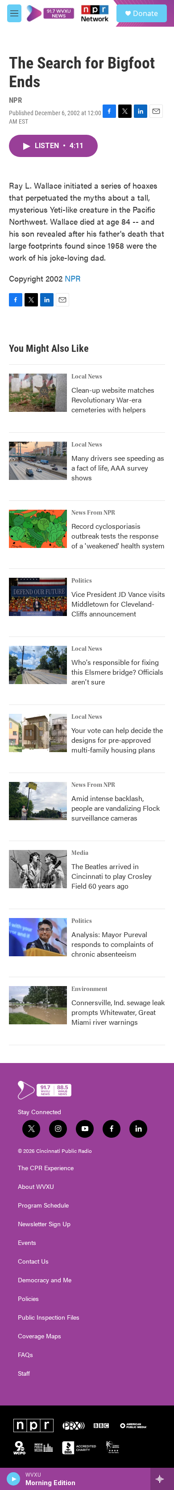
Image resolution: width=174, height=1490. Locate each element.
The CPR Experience (46, 1168)
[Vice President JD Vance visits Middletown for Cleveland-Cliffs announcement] (38, 597)
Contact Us (33, 1261)
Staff (24, 1373)
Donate (145, 13)
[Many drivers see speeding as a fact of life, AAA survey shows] (38, 461)
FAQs (25, 1354)
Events (27, 1242)
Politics (81, 580)
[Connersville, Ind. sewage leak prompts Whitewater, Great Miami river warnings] (38, 1005)
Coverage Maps (39, 1336)
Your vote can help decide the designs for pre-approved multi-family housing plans (117, 740)
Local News (86, 376)
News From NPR (93, 512)
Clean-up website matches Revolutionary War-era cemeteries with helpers (112, 400)
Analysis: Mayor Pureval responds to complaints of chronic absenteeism (112, 944)
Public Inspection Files (48, 1317)
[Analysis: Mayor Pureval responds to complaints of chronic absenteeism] (38, 937)
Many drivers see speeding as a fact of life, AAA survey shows (117, 468)
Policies (28, 1298)
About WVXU (36, 1186)
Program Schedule (43, 1205)
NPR (73, 278)
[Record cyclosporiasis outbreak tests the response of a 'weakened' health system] (38, 529)
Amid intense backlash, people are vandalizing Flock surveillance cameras (115, 808)
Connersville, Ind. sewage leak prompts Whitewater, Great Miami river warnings (118, 1012)
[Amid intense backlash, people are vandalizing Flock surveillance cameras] (38, 801)
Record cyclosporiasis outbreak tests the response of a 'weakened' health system (118, 536)
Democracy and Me (44, 1280)
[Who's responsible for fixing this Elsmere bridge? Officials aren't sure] (38, 665)
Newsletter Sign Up (44, 1224)
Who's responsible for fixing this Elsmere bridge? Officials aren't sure (117, 672)
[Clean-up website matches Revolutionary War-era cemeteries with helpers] (38, 393)
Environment (89, 989)
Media (79, 853)
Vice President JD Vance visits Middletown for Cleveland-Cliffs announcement (118, 604)
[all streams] (162, 1479)
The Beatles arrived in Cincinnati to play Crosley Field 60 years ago (111, 876)
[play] (13, 1478)
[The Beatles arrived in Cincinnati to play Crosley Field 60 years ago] (38, 869)
